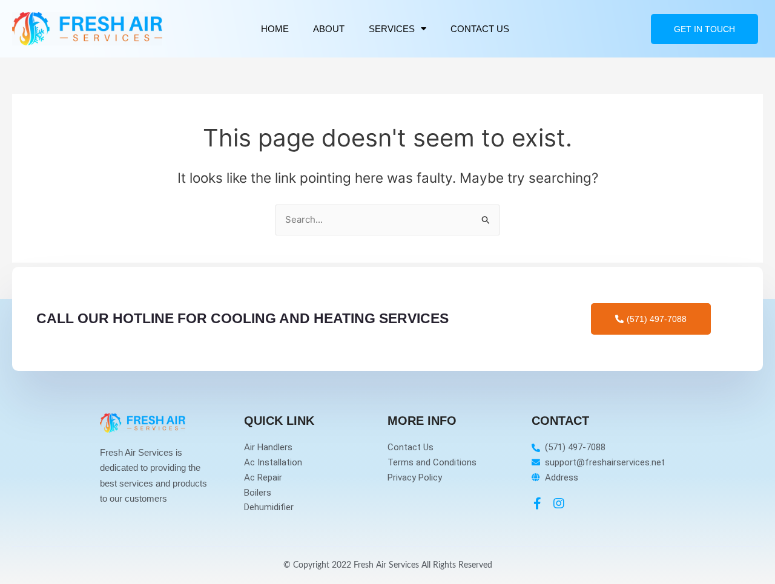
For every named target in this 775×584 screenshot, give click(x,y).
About (329, 29)
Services (392, 29)
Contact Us (479, 29)
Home (275, 29)
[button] (704, 29)
